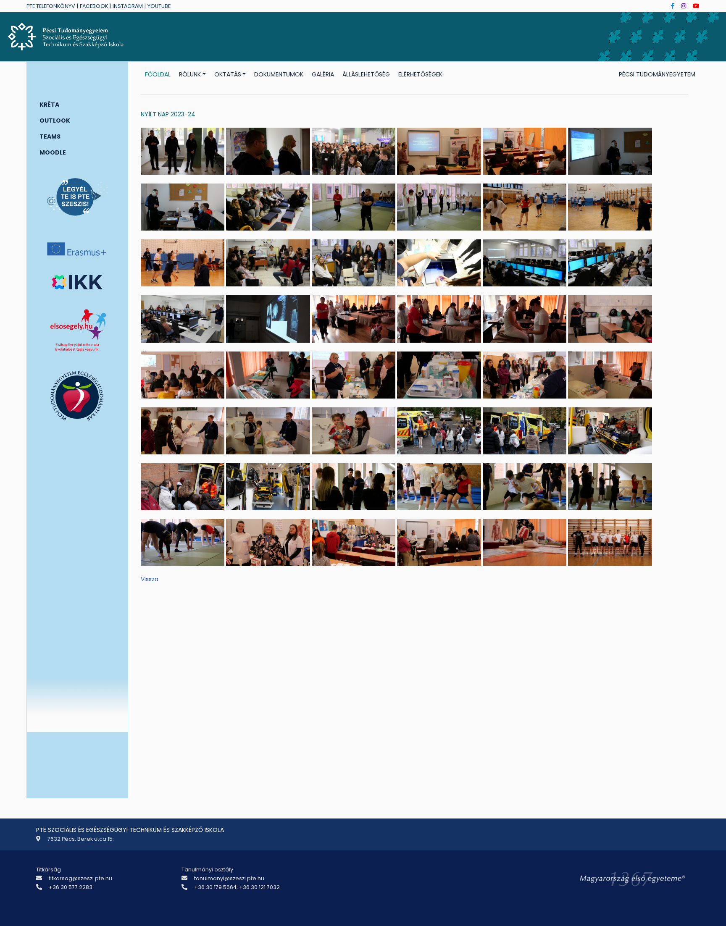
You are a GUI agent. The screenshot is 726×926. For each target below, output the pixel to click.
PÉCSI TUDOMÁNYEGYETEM (657, 74)
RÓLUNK (190, 74)
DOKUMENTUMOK (278, 74)
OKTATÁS (227, 74)
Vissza (149, 579)
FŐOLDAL (158, 74)
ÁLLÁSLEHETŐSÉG (366, 74)
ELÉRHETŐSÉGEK (420, 74)
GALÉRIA (323, 74)
